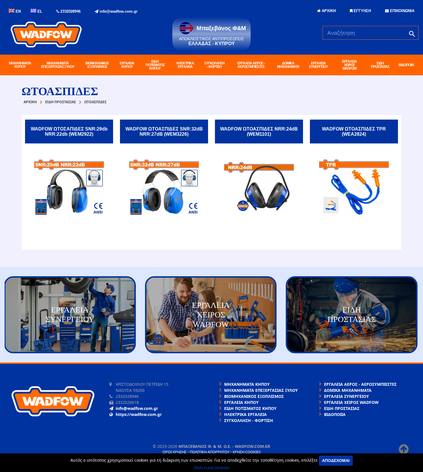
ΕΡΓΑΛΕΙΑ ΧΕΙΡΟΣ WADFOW (349, 65)
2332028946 (70, 11)
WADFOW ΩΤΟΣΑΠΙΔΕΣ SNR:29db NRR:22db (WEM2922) (69, 131)
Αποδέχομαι (336, 460)
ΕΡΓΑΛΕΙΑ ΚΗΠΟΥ (127, 65)
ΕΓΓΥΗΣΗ (361, 11)
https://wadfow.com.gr (139, 414)
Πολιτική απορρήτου (209, 451)
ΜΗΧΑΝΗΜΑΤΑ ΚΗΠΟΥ (20, 65)
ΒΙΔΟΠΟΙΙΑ (406, 65)
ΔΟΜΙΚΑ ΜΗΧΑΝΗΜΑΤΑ (288, 65)
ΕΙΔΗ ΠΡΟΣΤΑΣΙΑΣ (380, 65)
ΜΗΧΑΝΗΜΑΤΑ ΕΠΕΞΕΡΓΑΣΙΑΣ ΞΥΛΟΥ (57, 65)
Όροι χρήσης (174, 451)
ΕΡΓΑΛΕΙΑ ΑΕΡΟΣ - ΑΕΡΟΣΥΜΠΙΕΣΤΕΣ (250, 65)
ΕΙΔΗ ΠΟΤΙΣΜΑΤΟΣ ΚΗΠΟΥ (155, 65)
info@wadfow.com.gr (118, 11)
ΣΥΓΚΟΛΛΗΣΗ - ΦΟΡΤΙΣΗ (214, 65)
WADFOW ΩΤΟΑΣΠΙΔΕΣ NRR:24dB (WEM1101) (259, 131)
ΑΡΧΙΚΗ (328, 11)
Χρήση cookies (247, 451)
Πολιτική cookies (211, 467)
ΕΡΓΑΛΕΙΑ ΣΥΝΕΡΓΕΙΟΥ (318, 65)
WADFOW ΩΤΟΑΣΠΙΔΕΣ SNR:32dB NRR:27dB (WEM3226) (164, 131)
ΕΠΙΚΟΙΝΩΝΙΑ (401, 11)
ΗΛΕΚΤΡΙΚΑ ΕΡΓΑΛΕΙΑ (185, 65)
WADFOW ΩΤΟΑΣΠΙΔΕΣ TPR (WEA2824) (354, 131)
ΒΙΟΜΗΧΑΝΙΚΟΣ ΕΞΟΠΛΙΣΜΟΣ (97, 65)
